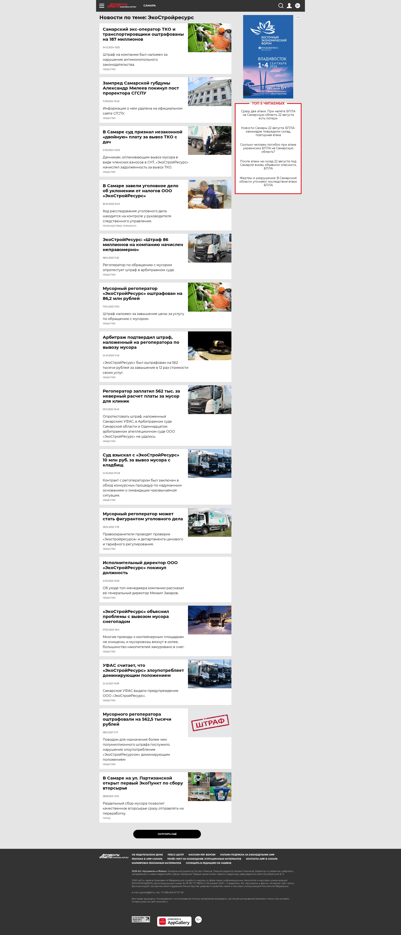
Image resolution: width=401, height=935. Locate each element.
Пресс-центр (176, 854)
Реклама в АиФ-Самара (147, 859)
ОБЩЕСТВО (109, 69)
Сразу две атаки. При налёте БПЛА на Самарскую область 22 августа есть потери (268, 115)
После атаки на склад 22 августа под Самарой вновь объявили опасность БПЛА (268, 165)
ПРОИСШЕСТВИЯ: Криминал (119, 226)
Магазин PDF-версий (202, 854)
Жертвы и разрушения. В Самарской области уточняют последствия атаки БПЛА (268, 181)
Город (106, 818)
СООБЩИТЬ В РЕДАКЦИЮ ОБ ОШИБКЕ (208, 863)
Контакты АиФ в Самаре (262, 859)
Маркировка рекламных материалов (156, 863)
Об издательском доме (147, 854)
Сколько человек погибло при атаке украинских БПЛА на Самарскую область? (268, 148)
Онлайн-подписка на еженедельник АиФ (247, 854)
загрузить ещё (167, 834)
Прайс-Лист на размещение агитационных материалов (204, 859)
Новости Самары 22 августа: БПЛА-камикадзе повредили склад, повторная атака (268, 131)
